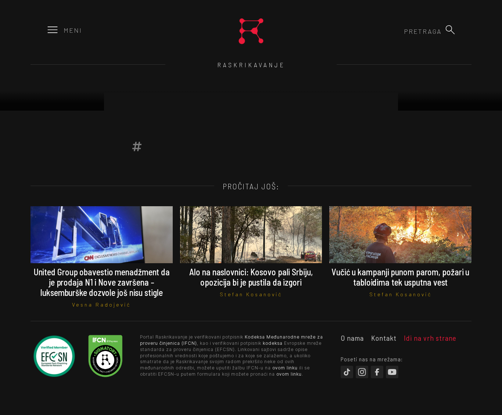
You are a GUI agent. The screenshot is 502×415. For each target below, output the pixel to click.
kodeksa (273, 343)
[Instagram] (362, 372)
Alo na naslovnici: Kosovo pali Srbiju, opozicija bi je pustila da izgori (250, 276)
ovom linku (285, 368)
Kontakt (384, 337)
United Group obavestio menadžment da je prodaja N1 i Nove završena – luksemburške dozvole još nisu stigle (101, 282)
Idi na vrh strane (430, 337)
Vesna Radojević (101, 304)
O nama (352, 337)
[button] (450, 29)
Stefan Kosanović (251, 294)
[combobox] (402, 31)
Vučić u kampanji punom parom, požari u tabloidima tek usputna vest (400, 276)
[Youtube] (392, 372)
